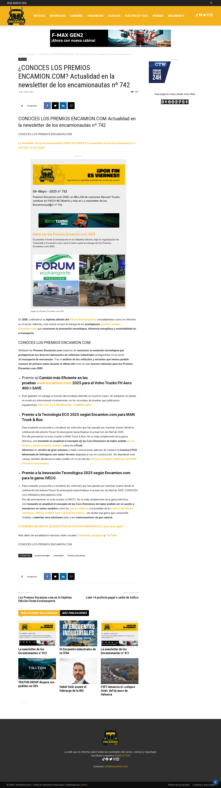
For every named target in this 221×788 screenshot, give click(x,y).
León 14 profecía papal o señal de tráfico (112, 597)
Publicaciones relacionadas (39, 613)
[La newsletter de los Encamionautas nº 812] (37, 633)
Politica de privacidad (178, 784)
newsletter (59, 555)
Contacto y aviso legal (203, 784)
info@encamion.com (116, 766)
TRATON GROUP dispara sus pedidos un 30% (36, 684)
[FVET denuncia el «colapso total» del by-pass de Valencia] (119, 671)
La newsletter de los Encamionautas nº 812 (32, 651)
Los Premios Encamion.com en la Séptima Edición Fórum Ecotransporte (45, 599)
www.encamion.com (54, 383)
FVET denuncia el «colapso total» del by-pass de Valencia (118, 690)
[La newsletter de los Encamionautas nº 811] (119, 633)
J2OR (83, 784)
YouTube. (111, 535)
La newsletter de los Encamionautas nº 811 (115, 651)
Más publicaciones (74, 613)
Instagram (97, 535)
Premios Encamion (76, 555)
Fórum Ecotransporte (82, 319)
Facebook (84, 535)
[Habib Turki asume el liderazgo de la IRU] (78, 671)
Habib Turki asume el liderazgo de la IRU (73, 688)
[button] (211, 3)
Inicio (20, 54)
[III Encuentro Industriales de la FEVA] (78, 633)
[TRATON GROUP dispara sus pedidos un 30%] (37, 668)
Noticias (31, 54)
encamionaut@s (42, 555)
